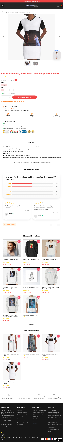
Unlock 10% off (3, 435)
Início (2, 12)
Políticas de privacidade (23, 414)
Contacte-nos (36, 418)
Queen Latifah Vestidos (25, 12)
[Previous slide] (3, 37)
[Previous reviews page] (51, 225)
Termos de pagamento (38, 412)
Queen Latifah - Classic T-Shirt (30, 315)
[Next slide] (59, 37)
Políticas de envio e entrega (39, 410)
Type (2, 82)
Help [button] (60, 440)
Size (2, 87)
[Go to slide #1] (27, 63)
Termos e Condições (22, 412)
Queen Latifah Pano (11, 12)
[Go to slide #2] (35, 63)
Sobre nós (19, 410)
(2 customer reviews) (13, 77)
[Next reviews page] (58, 225)
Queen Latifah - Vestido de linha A (31, 354)
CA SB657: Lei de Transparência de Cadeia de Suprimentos (23, 422)
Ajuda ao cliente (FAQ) (38, 421)
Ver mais (31, 324)
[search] (58, 6)
